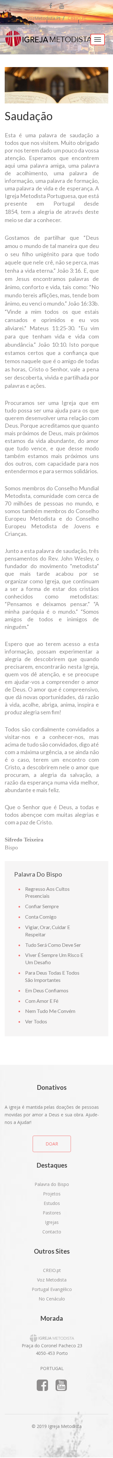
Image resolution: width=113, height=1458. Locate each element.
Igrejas (52, 1222)
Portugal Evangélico (52, 1289)
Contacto (51, 1232)
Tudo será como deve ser (53, 945)
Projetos (52, 1194)
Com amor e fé (41, 1001)
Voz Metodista (52, 1280)
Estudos (52, 1203)
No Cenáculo (52, 1299)
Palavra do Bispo (52, 1184)
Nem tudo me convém (50, 1011)
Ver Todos (36, 1021)
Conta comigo (40, 917)
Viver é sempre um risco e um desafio (54, 958)
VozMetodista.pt (44, 18)
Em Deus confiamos (46, 990)
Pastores (52, 1213)
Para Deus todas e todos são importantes (52, 976)
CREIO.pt (77, 18)
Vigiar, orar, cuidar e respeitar (47, 930)
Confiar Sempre (42, 906)
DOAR (52, 1144)
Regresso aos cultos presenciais (47, 892)
